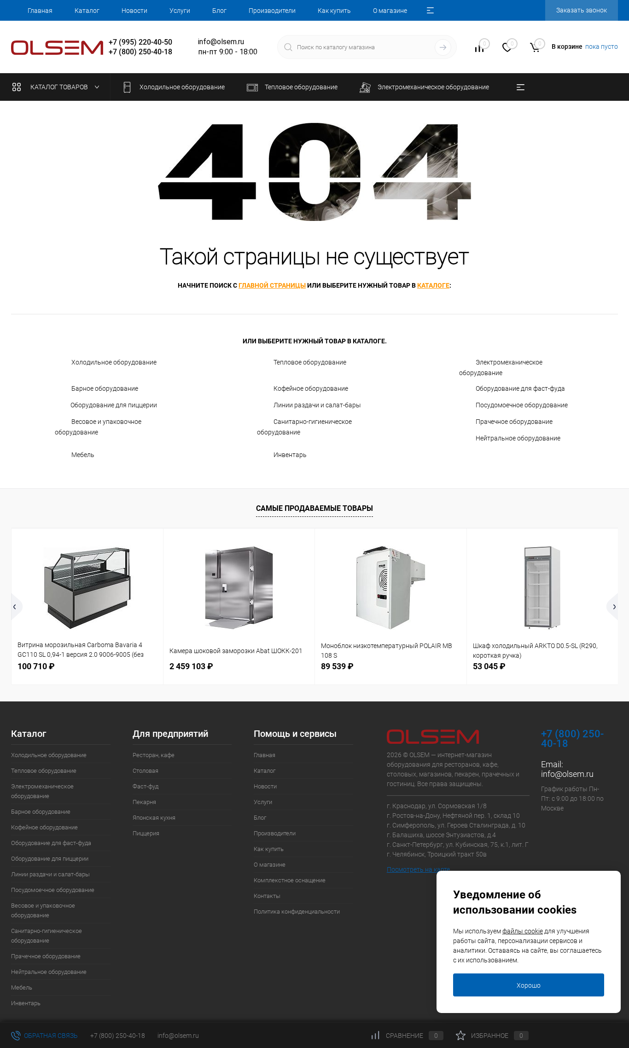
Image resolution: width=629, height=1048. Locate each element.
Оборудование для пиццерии (113, 405)
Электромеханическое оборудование (500, 367)
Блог (219, 10)
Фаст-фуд (145, 786)
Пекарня (144, 802)
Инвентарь (290, 454)
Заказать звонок (581, 10)
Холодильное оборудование (114, 362)
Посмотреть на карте (418, 869)
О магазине (390, 10)
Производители (272, 10)
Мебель (82, 454)
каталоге (433, 285)
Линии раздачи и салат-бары (317, 405)
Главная (40, 10)
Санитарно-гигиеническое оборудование (304, 427)
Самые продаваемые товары (314, 508)
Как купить (334, 10)
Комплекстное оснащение (290, 880)
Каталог (87, 10)
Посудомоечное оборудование (522, 405)
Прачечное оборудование (514, 421)
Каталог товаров (59, 87)
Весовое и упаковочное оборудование (98, 427)
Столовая (145, 770)
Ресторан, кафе (154, 755)
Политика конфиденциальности (297, 911)
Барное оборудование (104, 388)
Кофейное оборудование (311, 388)
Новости (134, 10)
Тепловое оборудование (310, 362)
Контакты (267, 895)
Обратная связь (50, 1035)
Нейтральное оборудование (518, 438)
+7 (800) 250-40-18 (117, 1035)
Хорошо (529, 985)
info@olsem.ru (567, 774)
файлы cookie (522, 931)
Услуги (179, 10)
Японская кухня (154, 817)
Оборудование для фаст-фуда (520, 388)
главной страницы (272, 285)
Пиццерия (146, 833)
